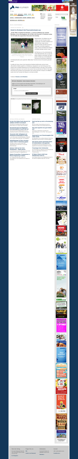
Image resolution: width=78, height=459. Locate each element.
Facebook (43, 14)
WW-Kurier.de (43, 15)
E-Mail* (15, 88)
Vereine (25, 14)
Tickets (57, 17)
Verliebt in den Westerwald (31, 453)
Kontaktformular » (57, 453)
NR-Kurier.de (43, 17)
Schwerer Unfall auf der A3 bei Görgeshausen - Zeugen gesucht (17, 148)
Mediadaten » (42, 454)
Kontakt (49, 19)
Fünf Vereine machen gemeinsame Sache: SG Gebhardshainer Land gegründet (42, 142)
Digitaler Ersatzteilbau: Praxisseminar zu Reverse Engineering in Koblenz (20, 155)
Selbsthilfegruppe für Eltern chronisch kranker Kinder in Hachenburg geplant (19, 141)
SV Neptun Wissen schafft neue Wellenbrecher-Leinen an (39, 154)
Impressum (50, 18)
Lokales (12, 17)
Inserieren (49, 14)
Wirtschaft (20, 14)
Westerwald (13, 20)
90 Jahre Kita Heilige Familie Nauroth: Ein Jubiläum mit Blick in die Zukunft (20, 122)
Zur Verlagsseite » (15, 455)
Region (11, 14)
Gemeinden (29, 17)
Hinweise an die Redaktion (21, 76)
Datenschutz (50, 17)
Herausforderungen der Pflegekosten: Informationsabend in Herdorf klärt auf (19, 128)
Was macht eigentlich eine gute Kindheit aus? (42, 128)
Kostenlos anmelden (31, 93)
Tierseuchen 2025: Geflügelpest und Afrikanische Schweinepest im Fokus (19, 134)
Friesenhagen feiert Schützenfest (40, 148)
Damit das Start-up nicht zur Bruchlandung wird (42, 122)
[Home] (10, 10)
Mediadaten (50, 15)
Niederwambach (18, 24)
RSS (26, 451)
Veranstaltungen (18, 17)
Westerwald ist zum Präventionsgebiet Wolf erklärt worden (42, 136)
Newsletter (42, 18)
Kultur (29, 14)
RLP (33, 14)
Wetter (33, 17)
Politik (15, 14)
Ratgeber (24, 17)
